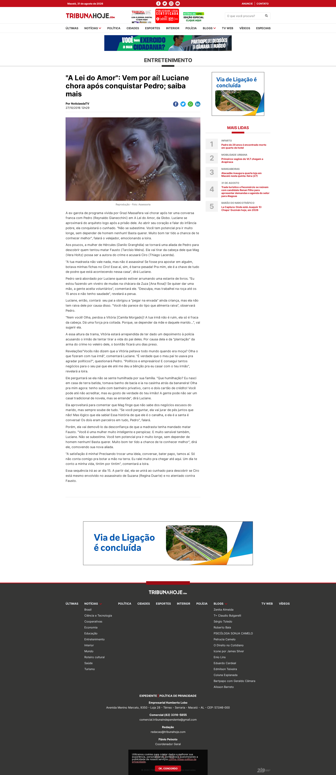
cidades (133, 28)
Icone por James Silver (229, 651)
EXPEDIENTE (148, 696)
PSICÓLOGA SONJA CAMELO (233, 633)
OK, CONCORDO (168, 768)
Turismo (89, 669)
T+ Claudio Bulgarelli (227, 615)
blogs (207, 28)
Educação (90, 633)
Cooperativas (93, 621)
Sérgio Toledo (223, 621)
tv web (227, 28)
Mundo (88, 651)
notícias (91, 28)
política (113, 28)
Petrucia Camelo (225, 639)
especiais (263, 28)
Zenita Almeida (223, 609)
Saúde (88, 663)
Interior (89, 645)
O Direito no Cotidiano (229, 645)
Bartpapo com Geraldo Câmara (234, 681)
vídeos (244, 28)
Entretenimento (94, 639)
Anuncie (247, 3)
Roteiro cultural (94, 657)
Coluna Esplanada (225, 675)
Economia (90, 627)
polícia (191, 28)
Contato (263, 3)
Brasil (88, 609)
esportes (152, 28)
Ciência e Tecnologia (98, 615)
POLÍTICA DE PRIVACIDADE (178, 696)
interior (172, 28)
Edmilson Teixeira (225, 669)
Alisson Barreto (224, 687)
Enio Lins (220, 657)
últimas (72, 28)
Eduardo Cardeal (225, 663)
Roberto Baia (222, 627)
